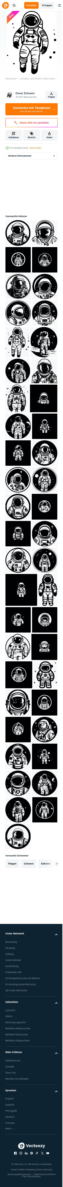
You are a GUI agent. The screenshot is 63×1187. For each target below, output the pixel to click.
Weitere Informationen (19, 155)
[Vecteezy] (5, 5)
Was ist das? (35, 147)
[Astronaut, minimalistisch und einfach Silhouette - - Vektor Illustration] (18, 393)
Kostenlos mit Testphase (31, 109)
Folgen (51, 96)
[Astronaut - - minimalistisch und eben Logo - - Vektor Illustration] (18, 286)
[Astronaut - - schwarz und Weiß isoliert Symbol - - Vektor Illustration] (18, 260)
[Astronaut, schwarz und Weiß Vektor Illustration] (18, 313)
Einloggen (47, 5)
